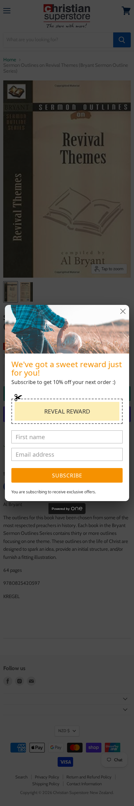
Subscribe (67, 475)
